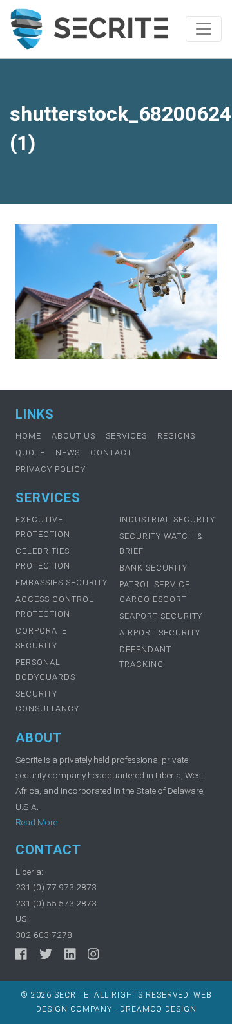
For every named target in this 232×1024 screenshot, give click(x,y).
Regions (176, 436)
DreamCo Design (158, 1009)
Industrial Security (167, 519)
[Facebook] (21, 954)
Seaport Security (160, 616)
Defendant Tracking (145, 657)
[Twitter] (45, 954)
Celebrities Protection (42, 558)
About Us (73, 436)
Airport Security (159, 632)
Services (126, 436)
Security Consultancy (47, 701)
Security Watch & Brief (161, 543)
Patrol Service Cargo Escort (154, 592)
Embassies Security (61, 582)
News (67, 452)
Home (28, 436)
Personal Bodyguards (45, 669)
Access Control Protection (54, 606)
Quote (30, 452)
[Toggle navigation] (204, 29)
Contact (111, 452)
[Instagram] (93, 954)
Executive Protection (42, 527)
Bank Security (153, 567)
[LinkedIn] (70, 954)
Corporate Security (41, 638)
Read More (36, 822)
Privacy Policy (50, 469)
